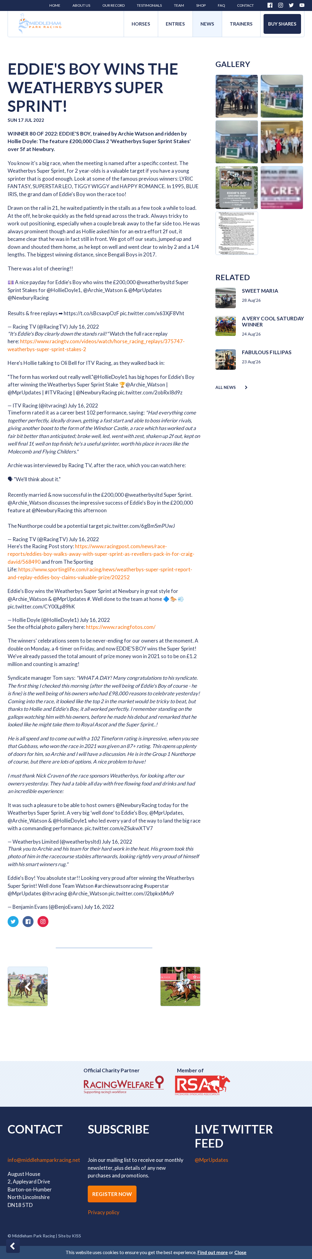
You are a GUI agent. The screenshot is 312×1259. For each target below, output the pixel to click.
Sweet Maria (260, 290)
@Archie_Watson (103, 290)
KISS (76, 1235)
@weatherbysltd (155, 282)
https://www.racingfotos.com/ (120, 627)
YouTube (302, 5)
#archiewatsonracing (118, 886)
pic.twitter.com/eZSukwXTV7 (119, 828)
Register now (112, 1194)
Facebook (270, 5)
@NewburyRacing (28, 297)
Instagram (280, 5)
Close (240, 1252)
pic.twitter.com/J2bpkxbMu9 (141, 893)
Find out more (212, 1252)
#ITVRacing (58, 392)
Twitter (291, 5)
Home (39, 24)
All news (225, 387)
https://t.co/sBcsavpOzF (91, 313)
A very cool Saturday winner (273, 321)
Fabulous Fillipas (267, 352)
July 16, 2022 (84, 326)
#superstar (156, 886)
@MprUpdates (145, 290)
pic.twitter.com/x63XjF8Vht (152, 313)
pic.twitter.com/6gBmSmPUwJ (140, 526)
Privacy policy (103, 1212)
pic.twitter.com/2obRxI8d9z (150, 392)
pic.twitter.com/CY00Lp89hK (41, 606)
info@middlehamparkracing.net (44, 1160)
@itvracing (54, 893)
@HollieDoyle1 (64, 290)
